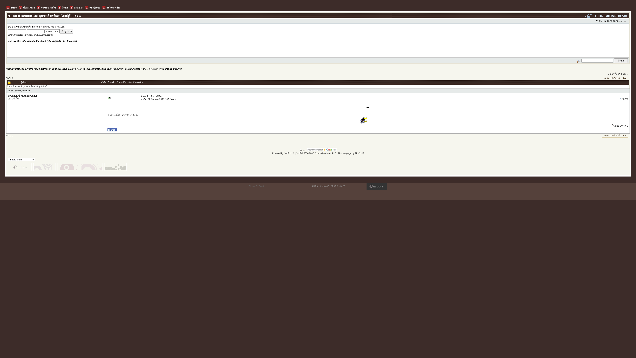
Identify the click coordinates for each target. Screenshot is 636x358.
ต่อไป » (624, 74)
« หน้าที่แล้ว (614, 74)
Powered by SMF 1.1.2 (283, 153)
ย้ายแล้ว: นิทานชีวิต (173, 69)
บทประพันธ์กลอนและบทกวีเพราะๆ (66, 69)
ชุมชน (606, 78)
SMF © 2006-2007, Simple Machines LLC (316, 153)
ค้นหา (342, 186)
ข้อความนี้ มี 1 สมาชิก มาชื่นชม (123, 115)
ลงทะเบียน (60, 27)
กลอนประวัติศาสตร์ (133, 69)
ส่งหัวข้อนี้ (615, 78)
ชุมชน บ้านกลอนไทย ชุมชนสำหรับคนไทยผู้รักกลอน (28, 69)
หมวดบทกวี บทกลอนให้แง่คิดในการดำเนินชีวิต (103, 69)
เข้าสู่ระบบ (45, 27)
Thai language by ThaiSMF (351, 153)
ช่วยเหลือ (324, 186)
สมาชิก (334, 186)
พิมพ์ (624, 78)
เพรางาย (152, 69)
